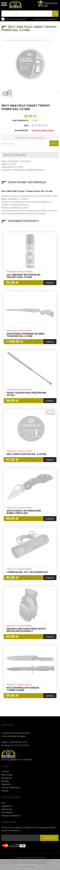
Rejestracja (6, 809)
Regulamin (6, 784)
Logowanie (6, 805)
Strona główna (8, 40)
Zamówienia (7, 812)
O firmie (5, 771)
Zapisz (54, 143)
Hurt (3, 802)
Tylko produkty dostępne (15, 19)
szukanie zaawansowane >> (45, 19)
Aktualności (6, 777)
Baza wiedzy (7, 774)
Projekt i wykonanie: (30, 857)
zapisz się (49, 837)
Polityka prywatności (10, 815)
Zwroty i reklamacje (10, 787)
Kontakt (5, 790)
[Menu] (4, 4)
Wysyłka (5, 781)
